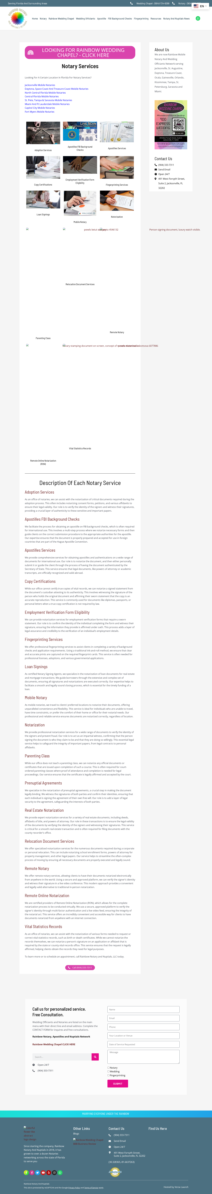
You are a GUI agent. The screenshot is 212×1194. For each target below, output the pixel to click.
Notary (43, 18)
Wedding (115, 1071)
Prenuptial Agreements (43, 782)
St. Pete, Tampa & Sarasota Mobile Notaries (48, 100)
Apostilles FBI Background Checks (52, 519)
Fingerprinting (141, 18)
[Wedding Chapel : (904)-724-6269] (132, 3)
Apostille (101, 18)
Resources (156, 18)
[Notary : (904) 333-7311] (174, 3)
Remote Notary (37, 868)
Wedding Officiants (85, 18)
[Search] (95, 1057)
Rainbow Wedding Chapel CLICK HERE (53, 1044)
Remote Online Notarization (47, 895)
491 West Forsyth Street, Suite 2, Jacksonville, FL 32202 (171, 183)
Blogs (76, 1133)
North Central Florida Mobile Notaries (45, 92)
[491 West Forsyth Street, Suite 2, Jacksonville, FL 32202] (110, 1152)
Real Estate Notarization (44, 810)
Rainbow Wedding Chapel (61, 18)
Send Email (164, 169)
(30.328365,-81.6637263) (122, 1162)
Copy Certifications (40, 581)
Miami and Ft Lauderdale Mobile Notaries (47, 104)
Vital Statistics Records (43, 926)
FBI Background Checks (120, 18)
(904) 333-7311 (166, 164)
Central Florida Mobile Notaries (42, 96)
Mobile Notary (36, 697)
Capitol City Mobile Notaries (40, 107)
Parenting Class (37, 755)
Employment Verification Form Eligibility (57, 612)
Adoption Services (39, 491)
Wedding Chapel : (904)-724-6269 (152, 3)
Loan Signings (36, 666)
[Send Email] (110, 1141)
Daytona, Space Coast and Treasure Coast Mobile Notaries (56, 88)
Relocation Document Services (49, 841)
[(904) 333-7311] (34, 1071)
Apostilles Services (40, 550)
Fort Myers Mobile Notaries (39, 111)
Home (35, 18)
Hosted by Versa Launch (176, 1186)
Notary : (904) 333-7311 (189, 3)
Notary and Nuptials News (176, 18)
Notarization (35, 724)
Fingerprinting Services (44, 639)
